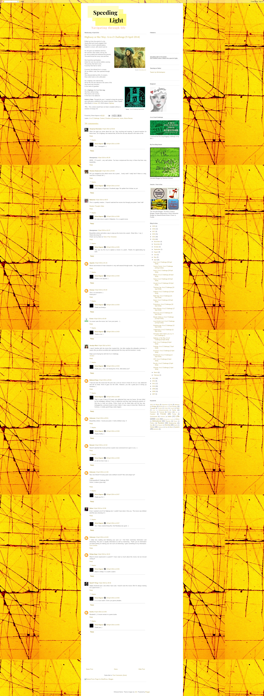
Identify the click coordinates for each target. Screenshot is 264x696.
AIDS (151, 404)
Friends (163, 414)
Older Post (141, 669)
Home (116, 669)
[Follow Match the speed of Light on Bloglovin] (158, 111)
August (156, 252)
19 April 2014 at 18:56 (112, 569)
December (157, 241)
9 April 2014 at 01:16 (101, 263)
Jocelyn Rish (94, 345)
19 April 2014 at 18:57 (112, 494)
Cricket (160, 408)
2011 (154, 383)
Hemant (92, 445)
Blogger (154, 406)
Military (177, 419)
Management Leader (168, 419)
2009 (154, 389)
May (155, 257)
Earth (154, 410)
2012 (154, 381)
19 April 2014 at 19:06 (112, 216)
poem (177, 427)
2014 (154, 239)
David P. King (94, 583)
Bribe (166, 406)
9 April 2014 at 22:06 (100, 612)
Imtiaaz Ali (96, 103)
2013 (154, 378)
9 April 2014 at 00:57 (102, 200)
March (156, 372)
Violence (160, 427)
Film (176, 412)
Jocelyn (92, 356)
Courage (152, 408)
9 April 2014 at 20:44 (105, 583)
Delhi (177, 408)
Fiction (169, 412)
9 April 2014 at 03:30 (100, 318)
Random (161, 423)
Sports (176, 425)
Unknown (92, 418)
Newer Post (89, 669)
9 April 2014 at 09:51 (102, 418)
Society (167, 425)
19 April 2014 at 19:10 (112, 185)
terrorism (156, 429)
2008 (154, 391)
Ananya (92, 290)
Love (158, 419)
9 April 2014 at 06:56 (105, 380)
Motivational (156, 421)
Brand (160, 406)
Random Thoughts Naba (97, 206)
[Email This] (113, 116)
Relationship (172, 423)
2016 (154, 234)
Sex (151, 425)
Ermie (91, 318)
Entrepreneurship (163, 410)
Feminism (153, 412)
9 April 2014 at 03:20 (101, 290)
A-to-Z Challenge (94, 118)
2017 (154, 231)
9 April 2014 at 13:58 (100, 508)
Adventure (165, 404)
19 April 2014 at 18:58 (112, 431)
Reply (91, 136)
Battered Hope (94, 380)
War (166, 427)
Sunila (92, 612)
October (156, 247)
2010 (154, 386)
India (169, 416)
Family (174, 410)
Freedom (152, 414)
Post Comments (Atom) (120, 675)
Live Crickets (93, 545)
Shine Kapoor (99, 143)
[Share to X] (117, 116)
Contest (102, 118)
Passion (168, 421)
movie (121, 118)
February (157, 375)
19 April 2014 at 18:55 (112, 625)
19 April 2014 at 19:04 (112, 276)
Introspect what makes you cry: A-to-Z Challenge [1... (163, 334)
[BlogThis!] (115, 116)
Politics (152, 423)
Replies (94, 140)
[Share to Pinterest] (121, 116)
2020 (154, 226)
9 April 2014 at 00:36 (108, 129)
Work (171, 427)
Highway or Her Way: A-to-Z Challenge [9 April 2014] (161, 338)
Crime (166, 408)
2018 (154, 229)
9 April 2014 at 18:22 (104, 554)
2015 (154, 236)
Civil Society (173, 406)
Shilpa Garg (93, 554)
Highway (111, 103)
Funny (174, 414)
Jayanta (92, 263)
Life (177, 416)
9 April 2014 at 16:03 (102, 537)
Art (171, 404)
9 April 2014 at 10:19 (101, 445)
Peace (175, 421)
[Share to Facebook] (119, 116)
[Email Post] (108, 115)
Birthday (177, 404)
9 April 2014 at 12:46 (102, 472)
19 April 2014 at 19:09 (112, 143)
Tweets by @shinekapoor (157, 72)
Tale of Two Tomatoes (110, 237)
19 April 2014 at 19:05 (112, 247)
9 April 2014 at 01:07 (104, 230)
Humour (162, 416)
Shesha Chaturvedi (96, 171)
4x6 (136, 692)
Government (153, 416)
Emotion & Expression (112, 118)
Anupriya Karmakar (96, 129)
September (157, 249)
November (157, 244)
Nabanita (92, 200)
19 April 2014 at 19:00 (112, 397)
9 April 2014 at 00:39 (104, 157)
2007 (154, 394)
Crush (172, 408)
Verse (152, 427)
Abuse (157, 404)
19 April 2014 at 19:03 (112, 304)
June (155, 254)
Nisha (91, 508)
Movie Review (128, 118)
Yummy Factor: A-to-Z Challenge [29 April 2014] (163, 267)
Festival (161, 412)
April (155, 260)
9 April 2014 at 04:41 (104, 345)
